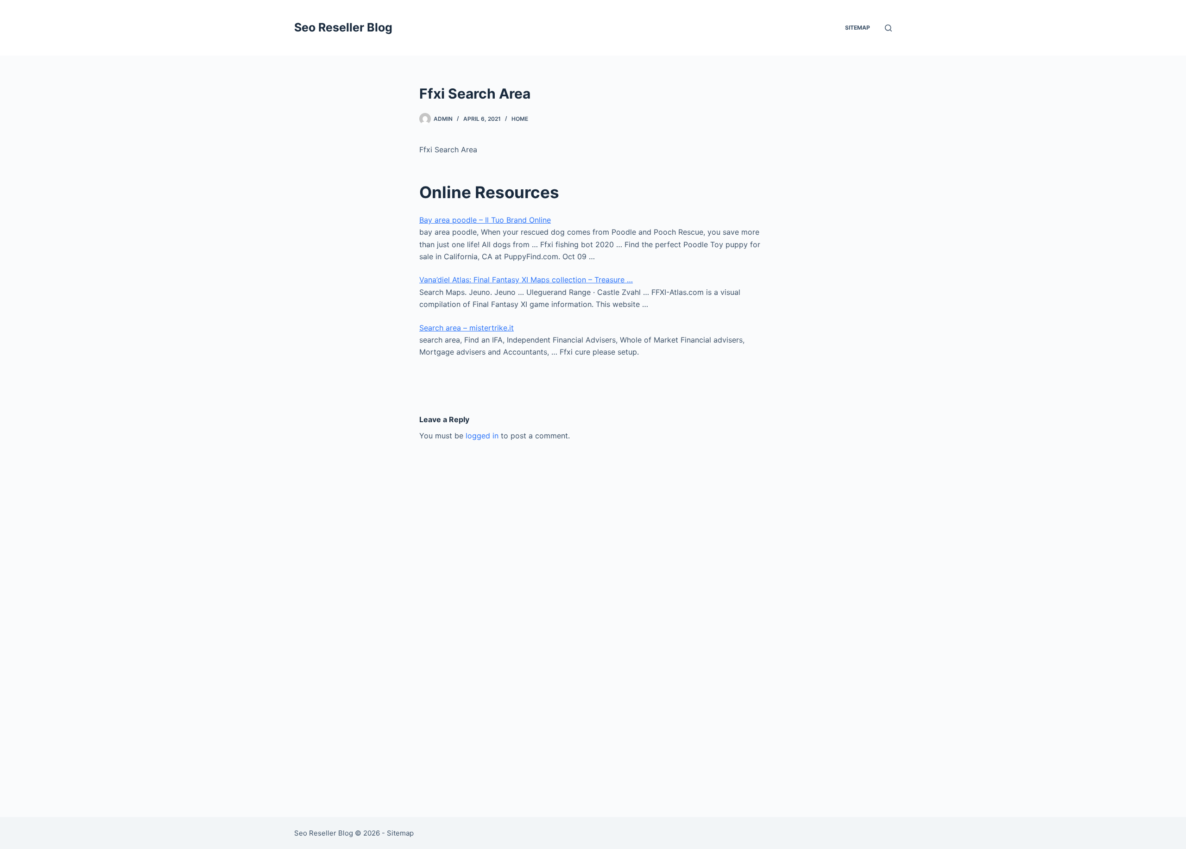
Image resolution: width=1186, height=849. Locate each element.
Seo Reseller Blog (343, 27)
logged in (482, 435)
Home (519, 118)
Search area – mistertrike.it (466, 327)
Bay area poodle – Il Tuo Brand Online (485, 220)
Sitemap (857, 27)
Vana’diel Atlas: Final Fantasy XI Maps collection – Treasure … (526, 279)
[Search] (888, 28)
